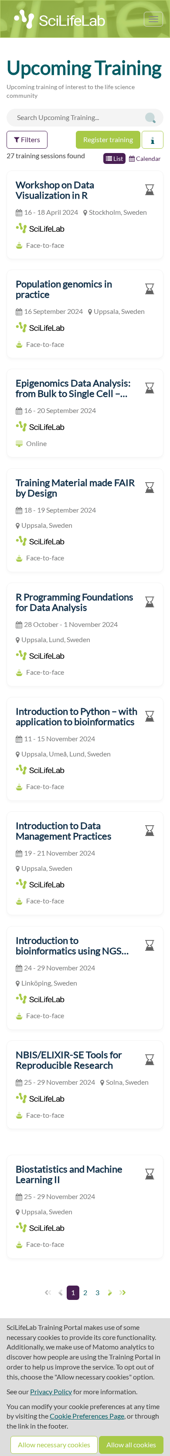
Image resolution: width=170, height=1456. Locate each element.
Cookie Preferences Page (87, 1416)
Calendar (148, 158)
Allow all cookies (131, 1444)
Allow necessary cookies (54, 1444)
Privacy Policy (51, 1391)
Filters (30, 139)
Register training (108, 139)
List (117, 158)
